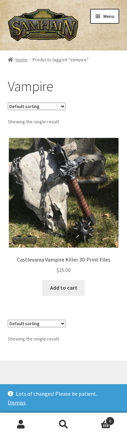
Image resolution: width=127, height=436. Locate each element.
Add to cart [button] (63, 287)
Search (63, 424)
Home (21, 60)
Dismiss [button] (17, 402)
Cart (98, 418)
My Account (21, 424)
